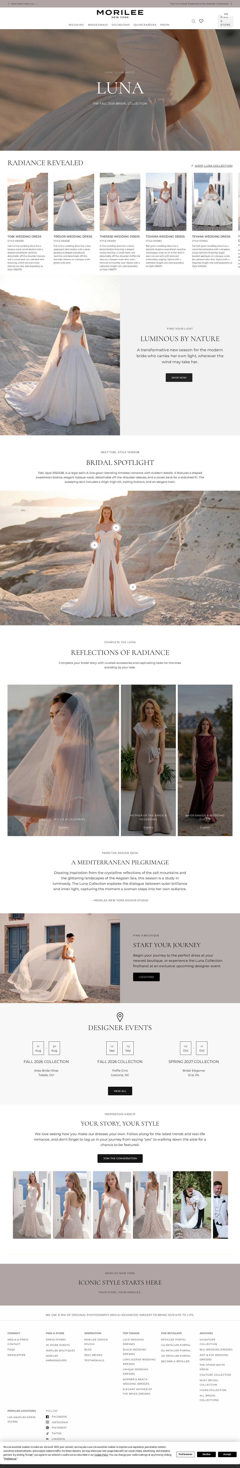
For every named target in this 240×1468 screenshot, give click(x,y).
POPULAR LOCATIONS (22, 1411)
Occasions (121, 24)
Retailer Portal (173, 1339)
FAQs (11, 1349)
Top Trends (131, 1333)
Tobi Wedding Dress (24, 236)
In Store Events (58, 1345)
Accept (227, 1454)
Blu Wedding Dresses (216, 1349)
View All (120, 1090)
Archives (206, 1333)
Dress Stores (56, 1339)
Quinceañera (145, 24)
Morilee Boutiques (60, 1350)
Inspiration (92, 1333)
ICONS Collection (213, 1390)
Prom (165, 24)
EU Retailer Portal (176, 1350)
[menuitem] (77, 25)
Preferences (185, 1454)
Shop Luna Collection (213, 165)
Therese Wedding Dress (120, 236)
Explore (63, 827)
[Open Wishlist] (201, 22)
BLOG (88, 1349)
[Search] (193, 21)
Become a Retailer (175, 1361)
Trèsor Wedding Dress (73, 236)
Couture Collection (215, 1374)
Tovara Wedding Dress (165, 236)
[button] (179, 377)
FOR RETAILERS (171, 1333)
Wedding (76, 24)
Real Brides (93, 1355)
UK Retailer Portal (176, 1355)
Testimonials (94, 1360)
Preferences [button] (10, 1459)
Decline (206, 1454)
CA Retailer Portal (176, 1345)
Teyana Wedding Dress (211, 236)
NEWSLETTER (17, 1355)
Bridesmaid (98, 24)
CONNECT (14, 1333)
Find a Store (225, 21)
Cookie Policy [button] (101, 1455)
